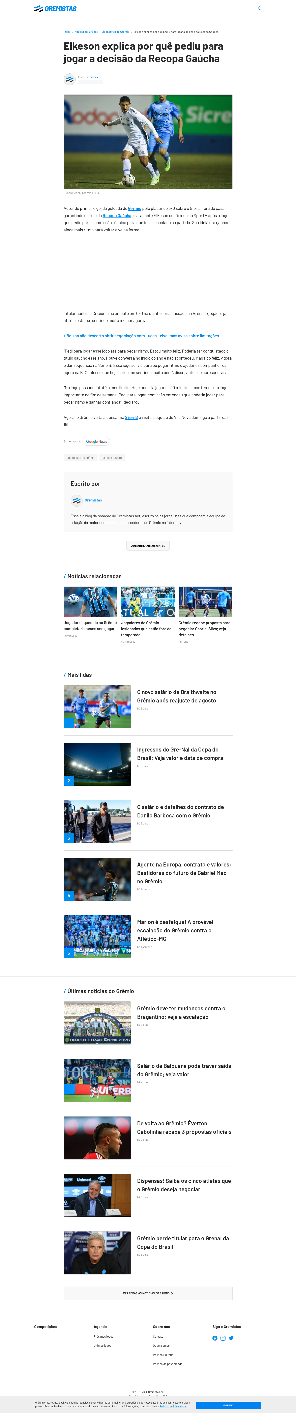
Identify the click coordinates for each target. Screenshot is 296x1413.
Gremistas (91, 77)
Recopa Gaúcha (117, 215)
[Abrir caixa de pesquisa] (260, 8)
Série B (131, 417)
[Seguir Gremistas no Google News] (87, 440)
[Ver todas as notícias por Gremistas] (70, 76)
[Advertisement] (148, 269)
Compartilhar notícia (145, 545)
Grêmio (134, 208)
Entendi (228, 1405)
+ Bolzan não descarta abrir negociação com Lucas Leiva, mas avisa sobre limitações (141, 335)
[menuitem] (118, 1336)
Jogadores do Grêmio (115, 31)
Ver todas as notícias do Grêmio (146, 1293)
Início (67, 31)
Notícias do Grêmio (86, 31)
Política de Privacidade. (173, 1406)
